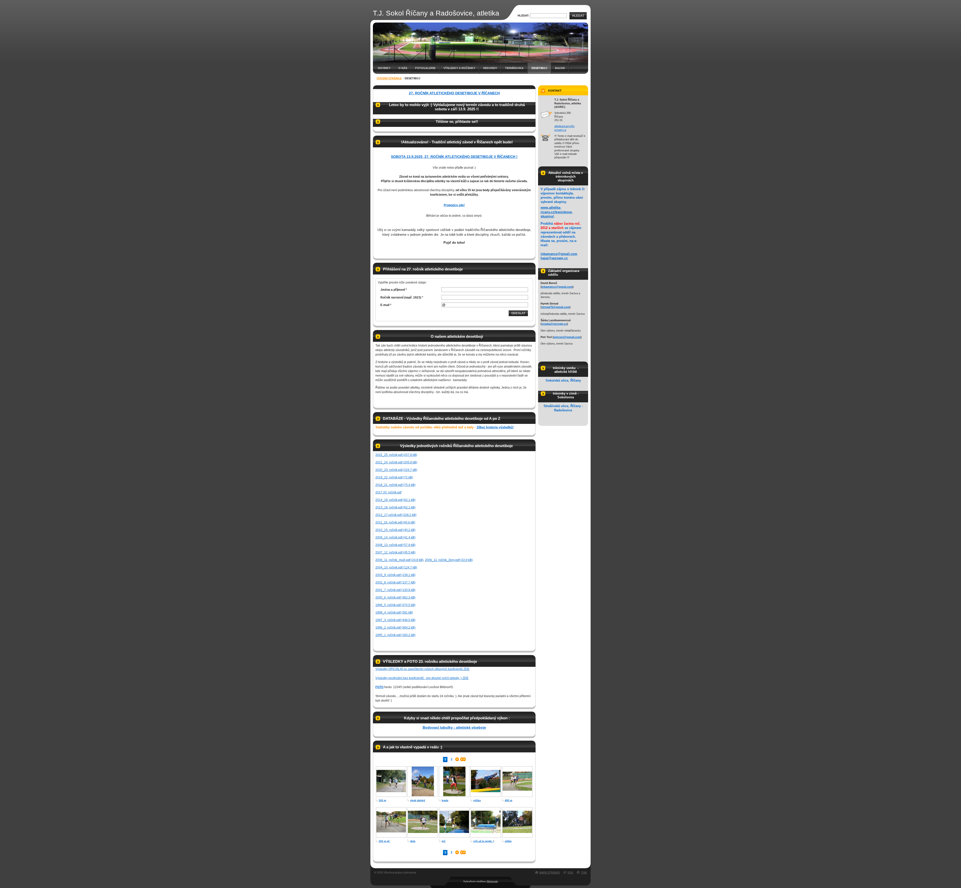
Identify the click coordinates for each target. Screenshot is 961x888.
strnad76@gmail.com (556, 307)
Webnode (492, 881)
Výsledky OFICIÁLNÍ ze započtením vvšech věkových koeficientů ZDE (422, 669)
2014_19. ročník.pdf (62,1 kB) (395, 500)
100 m (382, 800)
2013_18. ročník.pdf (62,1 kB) (395, 507)
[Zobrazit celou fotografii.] (391, 791)
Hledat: (523, 15)
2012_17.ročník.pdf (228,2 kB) (395, 515)
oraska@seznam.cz (554, 323)
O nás (402, 68)
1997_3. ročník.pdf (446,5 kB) (395, 620)
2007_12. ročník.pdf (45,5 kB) (395, 552)
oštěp (508, 841)
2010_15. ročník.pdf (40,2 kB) (395, 530)
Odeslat (518, 313)
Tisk (584, 872)
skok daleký (417, 800)
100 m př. (384, 841)
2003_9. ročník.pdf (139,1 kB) (395, 575)
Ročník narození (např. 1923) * (401, 297)
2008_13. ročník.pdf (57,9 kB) (395, 545)
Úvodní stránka (389, 78)
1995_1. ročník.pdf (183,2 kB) (395, 635)
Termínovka (514, 68)
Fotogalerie (425, 68)
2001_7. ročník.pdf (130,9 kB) (395, 590)
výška (477, 800)
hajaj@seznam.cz (554, 258)
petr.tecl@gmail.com (567, 337)
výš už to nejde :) (483, 841)
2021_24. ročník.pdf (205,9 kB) (396, 462)
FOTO (379, 687)
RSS (570, 872)
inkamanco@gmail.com (559, 254)
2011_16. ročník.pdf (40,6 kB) (395, 522)
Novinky (384, 68)
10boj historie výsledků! (495, 427)
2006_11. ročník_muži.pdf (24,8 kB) (399, 560)
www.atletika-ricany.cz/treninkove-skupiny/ (557, 212)
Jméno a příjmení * (393, 289)
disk (412, 841)
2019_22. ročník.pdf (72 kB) (394, 477)
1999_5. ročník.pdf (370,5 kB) (395, 605)
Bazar (560, 68)
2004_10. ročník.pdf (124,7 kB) (396, 567)
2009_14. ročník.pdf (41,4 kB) (395, 537)
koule (445, 800)
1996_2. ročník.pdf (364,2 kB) (395, 627)
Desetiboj (539, 68)
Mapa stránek (549, 872)
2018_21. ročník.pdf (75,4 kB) (395, 485)
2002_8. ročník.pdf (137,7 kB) (395, 582)
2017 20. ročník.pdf (388, 492)
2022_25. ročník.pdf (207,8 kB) (396, 455)
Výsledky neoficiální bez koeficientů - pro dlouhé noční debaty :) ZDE (421, 678)
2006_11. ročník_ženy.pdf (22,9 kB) (449, 560)
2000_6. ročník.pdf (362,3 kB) (395, 597)
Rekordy (490, 68)
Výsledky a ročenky (459, 68)
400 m (508, 800)
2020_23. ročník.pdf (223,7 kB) (396, 470)
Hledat (578, 16)
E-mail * (385, 305)
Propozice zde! (454, 205)
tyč (443, 841)
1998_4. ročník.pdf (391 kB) (394, 612)
